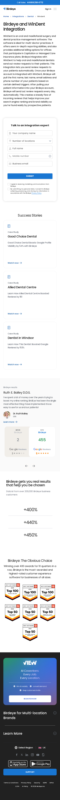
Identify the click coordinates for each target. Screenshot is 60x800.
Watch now (15, 263)
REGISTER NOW (30, 699)
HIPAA (52, 783)
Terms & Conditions (11, 783)
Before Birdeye (18, 431)
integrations (18, 16)
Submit (30, 176)
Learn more (12, 422)
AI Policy (25, 786)
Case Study (13, 232)
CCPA (17, 786)
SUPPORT (30, 772)
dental (30, 16)
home (6, 16)
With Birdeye (42, 431)
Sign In (48, 9)
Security (37, 783)
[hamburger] (54, 9)
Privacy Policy (36, 193)
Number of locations (23, 141)
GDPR (45, 783)
